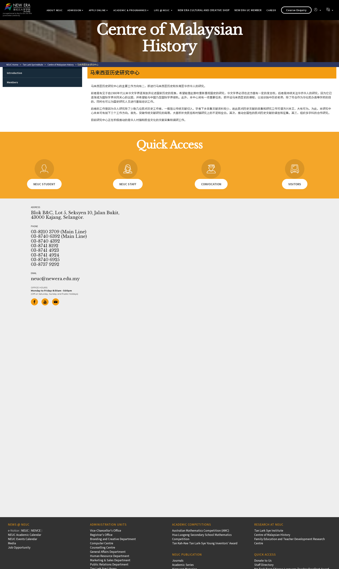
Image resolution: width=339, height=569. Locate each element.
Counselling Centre (102, 547)
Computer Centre (101, 543)
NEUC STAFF (127, 184)
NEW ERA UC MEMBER (248, 10)
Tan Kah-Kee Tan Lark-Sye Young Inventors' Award (204, 543)
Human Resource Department (109, 556)
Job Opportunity (19, 547)
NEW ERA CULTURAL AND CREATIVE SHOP (204, 10)
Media (12, 543)
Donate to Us (263, 560)
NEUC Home (12, 64)
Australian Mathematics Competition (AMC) (200, 530)
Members (12, 82)
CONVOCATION (211, 184)
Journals (177, 560)
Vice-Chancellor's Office (105, 530)
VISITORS (294, 184)
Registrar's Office (101, 534)
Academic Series (183, 564)
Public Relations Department (109, 564)
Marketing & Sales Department (110, 560)
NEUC (25, 530)
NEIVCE (36, 530)
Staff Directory (263, 564)
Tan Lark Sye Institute (33, 64)
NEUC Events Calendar (22, 539)
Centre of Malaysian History (60, 64)
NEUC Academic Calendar (24, 534)
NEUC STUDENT (44, 184)
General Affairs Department (108, 551)
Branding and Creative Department (113, 539)
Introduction (14, 73)
